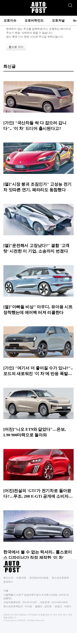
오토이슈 (10, 20)
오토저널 (58, 20)
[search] (70, 4)
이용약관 (21, 577)
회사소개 (8, 577)
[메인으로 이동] (38, 12)
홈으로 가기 (16, 46)
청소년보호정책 (60, 577)
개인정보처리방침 (39, 577)
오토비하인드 (34, 20)
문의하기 (8, 581)
